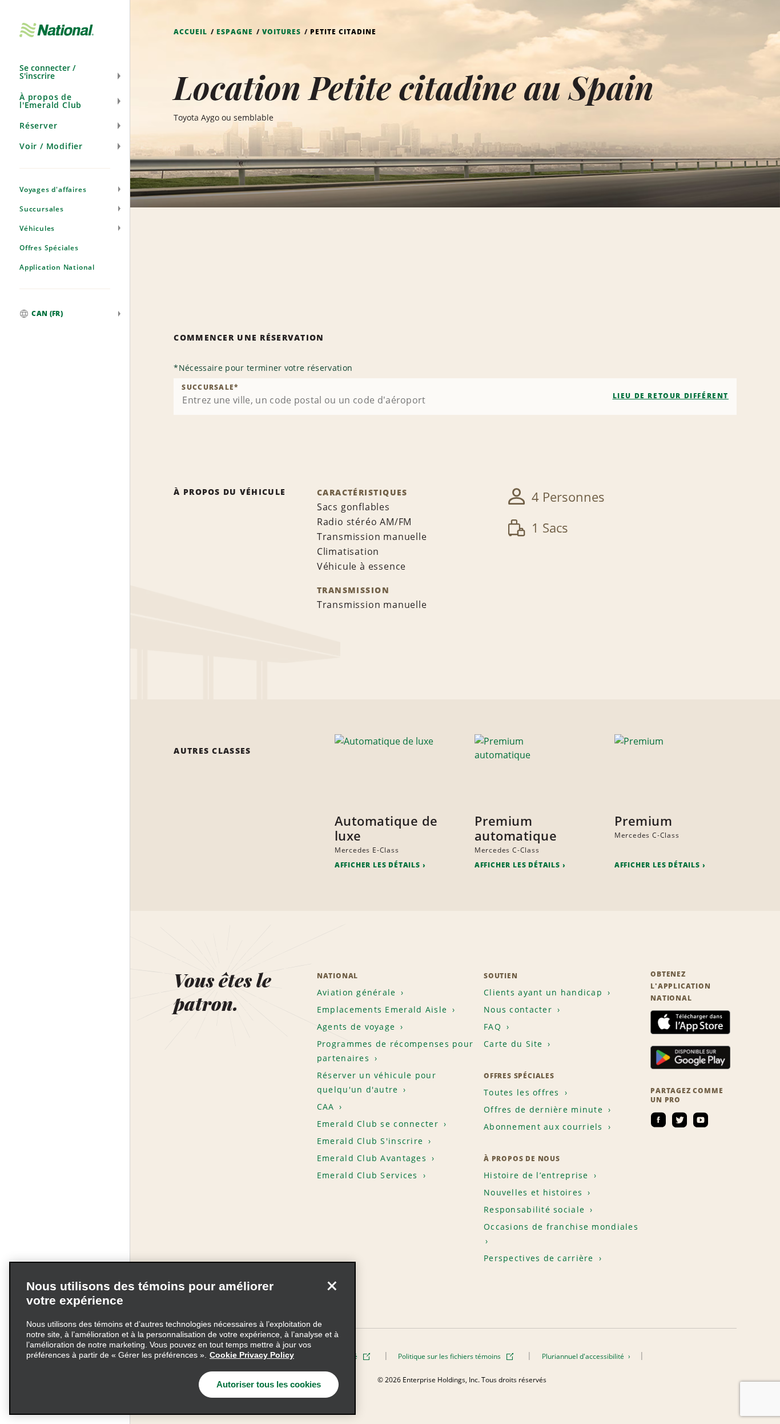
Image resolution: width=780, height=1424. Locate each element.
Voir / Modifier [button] (51, 146)
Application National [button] (57, 267)
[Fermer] (332, 1286)
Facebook (658, 1120)
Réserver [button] (38, 125)
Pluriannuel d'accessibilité (584, 1356)
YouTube (701, 1120)
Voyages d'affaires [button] (52, 189)
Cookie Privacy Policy (252, 1354)
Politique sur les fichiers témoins (450, 1356)
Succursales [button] (41, 209)
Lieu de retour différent (671, 396)
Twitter (679, 1120)
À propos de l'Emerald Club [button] (50, 100)
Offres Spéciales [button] (49, 248)
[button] (65, 72)
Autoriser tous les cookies (268, 1384)
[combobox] (455, 396)
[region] (182, 1338)
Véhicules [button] (37, 228)
